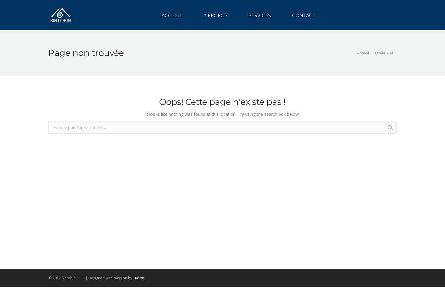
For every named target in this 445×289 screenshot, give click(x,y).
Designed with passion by (110, 278)
